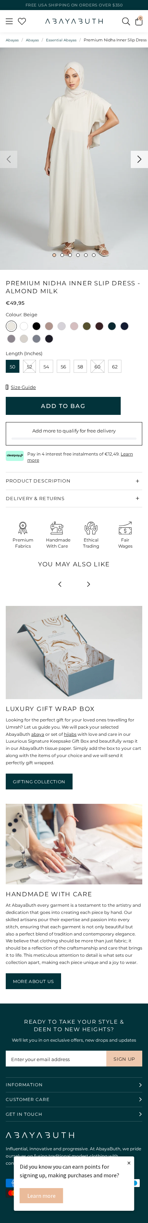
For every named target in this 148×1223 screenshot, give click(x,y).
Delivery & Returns (35, 498)
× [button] (129, 1162)
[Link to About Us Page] (74, 884)
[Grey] (61, 327)
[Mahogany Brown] (99, 327)
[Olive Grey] (86, 327)
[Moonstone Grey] (36, 339)
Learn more (41, 1195)
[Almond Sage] (24, 339)
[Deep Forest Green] (112, 327)
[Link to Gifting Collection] (74, 699)
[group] (74, 158)
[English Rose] (74, 327)
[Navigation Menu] (9, 21)
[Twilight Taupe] (11, 339)
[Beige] (11, 327)
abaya (37, 734)
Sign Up (124, 1059)
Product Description (38, 481)
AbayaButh (74, 21)
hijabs (70, 734)
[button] (138, 21)
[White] (24, 327)
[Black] (36, 327)
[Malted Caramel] (49, 327)
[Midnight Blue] (49, 339)
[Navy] (124, 327)
